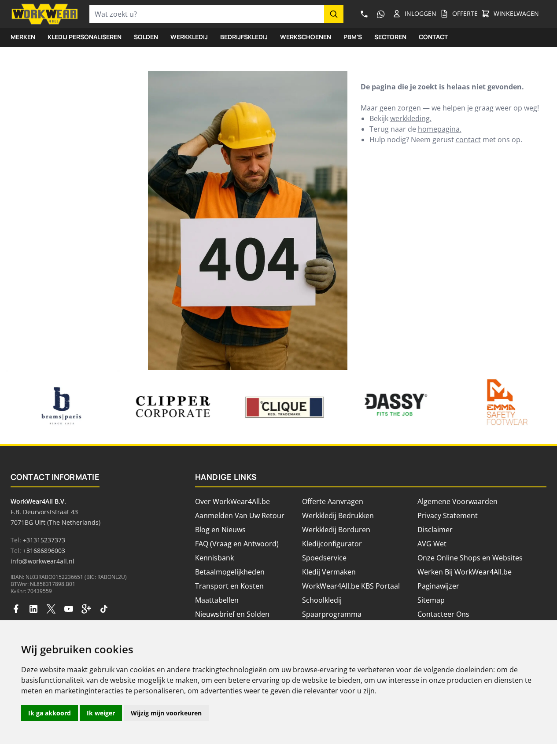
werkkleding (410, 118)
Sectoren (390, 37)
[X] (51, 609)
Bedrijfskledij (244, 37)
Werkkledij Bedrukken (338, 515)
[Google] (86, 609)
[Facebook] (16, 609)
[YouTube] (68, 609)
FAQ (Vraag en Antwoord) (237, 544)
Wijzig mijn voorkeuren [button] (166, 713)
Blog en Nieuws (220, 529)
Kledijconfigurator (332, 544)
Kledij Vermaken (329, 572)
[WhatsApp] (380, 14)
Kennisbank (214, 558)
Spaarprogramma (331, 614)
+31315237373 (44, 540)
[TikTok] (104, 609)
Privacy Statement (447, 515)
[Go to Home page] (45, 14)
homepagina (439, 129)
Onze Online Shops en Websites (470, 558)
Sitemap (431, 600)
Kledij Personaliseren (85, 37)
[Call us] (364, 14)
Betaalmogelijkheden (230, 572)
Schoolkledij (322, 600)
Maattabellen (217, 600)
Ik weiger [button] (101, 713)
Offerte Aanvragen (332, 501)
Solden (146, 37)
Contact (433, 37)
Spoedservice (324, 558)
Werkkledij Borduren (336, 529)
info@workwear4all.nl (42, 561)
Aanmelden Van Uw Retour (239, 515)
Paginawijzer (438, 586)
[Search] (333, 14)
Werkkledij (189, 37)
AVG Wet (431, 544)
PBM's (352, 37)
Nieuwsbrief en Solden (232, 614)
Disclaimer (435, 529)
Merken (23, 37)
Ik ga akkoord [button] (49, 713)
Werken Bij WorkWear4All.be (464, 572)
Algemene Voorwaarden (457, 501)
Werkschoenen (305, 37)
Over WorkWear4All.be (232, 501)
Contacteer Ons (443, 614)
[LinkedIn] (33, 609)
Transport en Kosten (229, 586)
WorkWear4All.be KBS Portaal (351, 586)
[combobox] (206, 14)
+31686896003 (44, 550)
